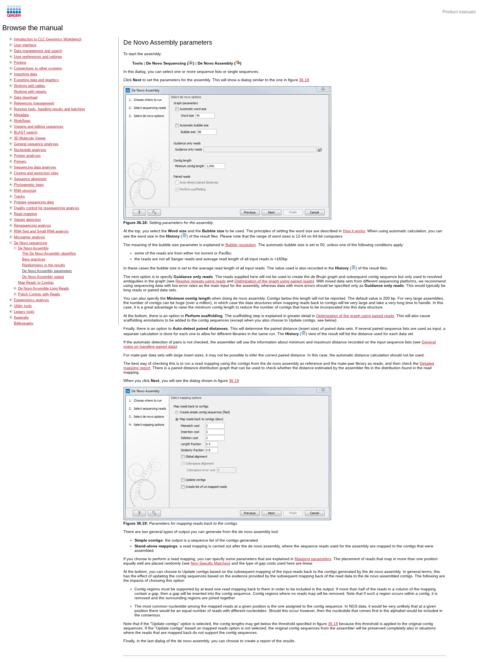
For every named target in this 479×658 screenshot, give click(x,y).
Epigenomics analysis (31, 300)
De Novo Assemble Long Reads (43, 288)
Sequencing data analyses (35, 167)
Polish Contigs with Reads (39, 294)
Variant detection (27, 220)
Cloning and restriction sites (36, 173)
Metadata (21, 115)
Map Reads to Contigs (36, 282)
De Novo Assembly (33, 248)
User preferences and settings (38, 57)
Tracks (19, 196)
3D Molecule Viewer (30, 138)
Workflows (22, 121)
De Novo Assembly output (43, 277)
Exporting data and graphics (36, 80)
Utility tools (23, 306)
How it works (354, 231)
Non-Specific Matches (210, 563)
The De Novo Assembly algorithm (49, 253)
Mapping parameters (313, 559)
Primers (20, 161)
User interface (25, 45)
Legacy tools (24, 312)
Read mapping (25, 214)
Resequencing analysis (32, 225)
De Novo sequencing (30, 243)
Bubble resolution (240, 245)
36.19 (234, 380)
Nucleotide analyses (30, 150)
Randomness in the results (43, 265)
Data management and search (38, 51)
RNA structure (25, 190)
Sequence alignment (30, 179)
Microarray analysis (29, 237)
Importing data (25, 74)
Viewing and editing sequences (38, 126)
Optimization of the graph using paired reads (274, 281)
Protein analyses (27, 156)
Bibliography (24, 323)
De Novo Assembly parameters (47, 271)
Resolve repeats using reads (200, 281)
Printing (20, 62)
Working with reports (30, 92)
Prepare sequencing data (34, 202)
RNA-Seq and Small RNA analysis (41, 231)
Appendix (21, 317)
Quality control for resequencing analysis (46, 208)
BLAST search (25, 132)
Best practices (33, 259)
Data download (25, 97)
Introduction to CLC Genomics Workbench (47, 39)
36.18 (304, 80)
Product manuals (459, 11)
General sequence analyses (36, 144)
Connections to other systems (38, 68)
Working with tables (29, 86)
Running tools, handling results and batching (49, 109)
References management (34, 103)
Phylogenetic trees (29, 185)
